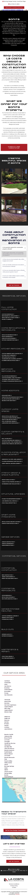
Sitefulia (17, 894)
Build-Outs (7, 629)
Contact (14, 887)
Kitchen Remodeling (13, 349)
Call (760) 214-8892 (15, 4)
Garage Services (10, 537)
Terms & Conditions (14, 884)
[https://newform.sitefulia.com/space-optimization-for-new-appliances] (2, 504)
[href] (14, 790)
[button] (26, 10)
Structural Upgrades (13, 494)
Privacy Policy (14, 885)
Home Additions (10, 390)
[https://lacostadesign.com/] (12, 9)
